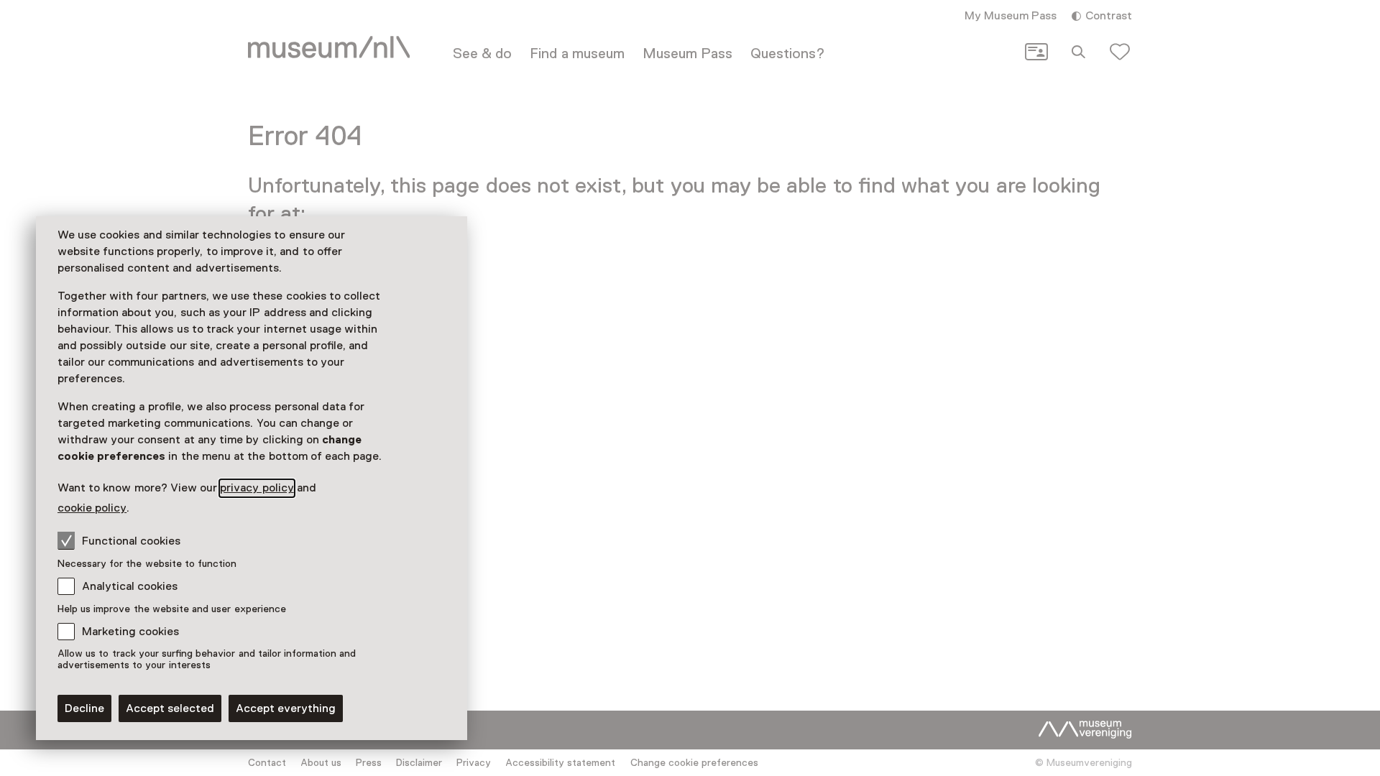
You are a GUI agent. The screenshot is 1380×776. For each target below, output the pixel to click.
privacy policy (256, 487)
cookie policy (92, 508)
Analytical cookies (130, 586)
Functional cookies (131, 541)
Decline (84, 708)
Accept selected (170, 708)
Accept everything (286, 708)
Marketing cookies (130, 631)
